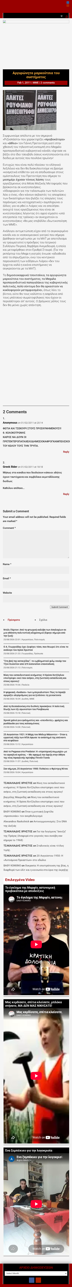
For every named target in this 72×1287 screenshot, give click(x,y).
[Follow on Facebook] (67, 2)
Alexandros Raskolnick (16, 821)
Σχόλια (43, 619)
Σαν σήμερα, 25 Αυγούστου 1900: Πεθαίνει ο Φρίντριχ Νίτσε (36, 768)
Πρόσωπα (38, 653)
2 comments (48, 82)
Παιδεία (25, 685)
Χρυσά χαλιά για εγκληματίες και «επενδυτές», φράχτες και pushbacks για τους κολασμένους (36, 722)
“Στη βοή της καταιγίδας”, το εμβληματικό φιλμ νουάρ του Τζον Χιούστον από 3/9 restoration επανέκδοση (35, 662)
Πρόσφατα (14, 619)
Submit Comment (59, 607)
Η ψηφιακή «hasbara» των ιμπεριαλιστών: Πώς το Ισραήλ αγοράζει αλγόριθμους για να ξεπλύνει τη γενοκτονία (35, 694)
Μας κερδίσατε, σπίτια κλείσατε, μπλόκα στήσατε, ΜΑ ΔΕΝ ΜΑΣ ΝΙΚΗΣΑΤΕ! (33, 1004)
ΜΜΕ (36, 82)
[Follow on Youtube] (67, 5)
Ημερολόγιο (27, 639)
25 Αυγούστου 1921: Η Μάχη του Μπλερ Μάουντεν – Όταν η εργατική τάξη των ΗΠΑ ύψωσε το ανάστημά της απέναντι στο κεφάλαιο (35, 737)
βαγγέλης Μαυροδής (15, 797)
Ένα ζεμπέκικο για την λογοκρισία (28, 1150)
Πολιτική (26, 713)
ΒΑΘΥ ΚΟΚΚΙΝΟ (12, 811)
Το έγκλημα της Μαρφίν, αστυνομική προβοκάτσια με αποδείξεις (30, 889)
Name (7, 564)
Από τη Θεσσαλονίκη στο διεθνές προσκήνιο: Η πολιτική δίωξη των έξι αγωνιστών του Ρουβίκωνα (34, 708)
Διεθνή (25, 699)
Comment (9, 527)
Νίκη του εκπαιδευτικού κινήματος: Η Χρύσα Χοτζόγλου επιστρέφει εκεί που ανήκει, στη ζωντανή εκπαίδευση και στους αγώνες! (35, 678)
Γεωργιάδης (27, 653)
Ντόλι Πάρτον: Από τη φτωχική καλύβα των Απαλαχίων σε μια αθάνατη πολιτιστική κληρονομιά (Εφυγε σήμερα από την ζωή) (35, 632)
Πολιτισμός (39, 639)
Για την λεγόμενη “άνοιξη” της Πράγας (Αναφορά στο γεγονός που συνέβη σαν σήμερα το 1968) (35, 836)
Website (7, 592)
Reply (66, 451)
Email (7, 578)
